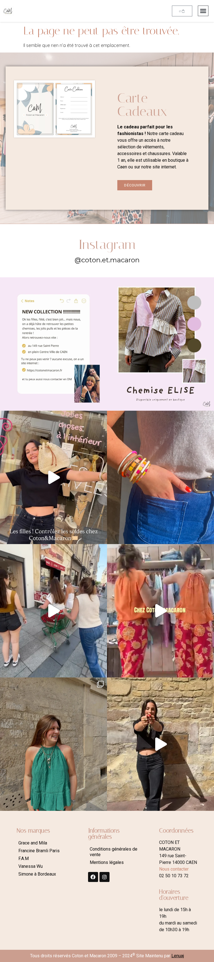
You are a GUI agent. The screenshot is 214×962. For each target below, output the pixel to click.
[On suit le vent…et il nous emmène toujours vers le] (160, 610)
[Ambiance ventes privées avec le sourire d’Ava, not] (160, 744)
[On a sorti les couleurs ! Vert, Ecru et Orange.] (53, 744)
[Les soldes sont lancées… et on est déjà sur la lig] (53, 610)
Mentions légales (107, 862)
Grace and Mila (32, 843)
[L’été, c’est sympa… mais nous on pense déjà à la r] (53, 344)
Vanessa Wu (30, 866)
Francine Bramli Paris (39, 850)
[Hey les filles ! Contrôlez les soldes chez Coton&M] (53, 477)
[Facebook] (93, 877)
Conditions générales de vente (113, 851)
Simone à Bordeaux (37, 874)
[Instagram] (104, 877)
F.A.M (23, 858)
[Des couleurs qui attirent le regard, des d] (160, 477)
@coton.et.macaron (107, 260)
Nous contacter (174, 869)
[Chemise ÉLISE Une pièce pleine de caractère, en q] (160, 344)
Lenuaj (177, 955)
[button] (203, 11)
